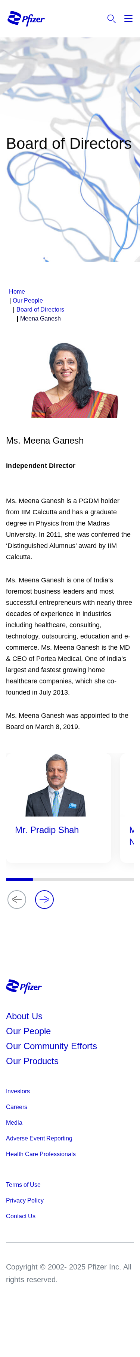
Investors (18, 1091)
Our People (28, 1031)
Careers (16, 1107)
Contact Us (20, 1216)
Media (14, 1122)
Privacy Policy (25, 1200)
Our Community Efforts (51, 1046)
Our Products (32, 1061)
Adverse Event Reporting (39, 1138)
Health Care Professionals (41, 1154)
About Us (24, 1016)
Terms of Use (23, 1185)
